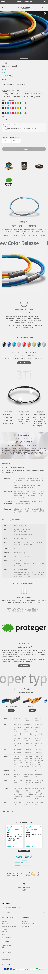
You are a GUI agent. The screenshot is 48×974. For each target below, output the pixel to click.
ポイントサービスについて (29, 926)
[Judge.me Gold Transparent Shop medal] (33, 874)
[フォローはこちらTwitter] (6, 964)
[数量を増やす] (9, 119)
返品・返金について (7, 937)
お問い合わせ (5, 934)
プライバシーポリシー (8, 932)
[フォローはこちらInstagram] (9, 964)
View (11, 710)
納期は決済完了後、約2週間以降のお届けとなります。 (15, 125)
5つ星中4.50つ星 (27, 856)
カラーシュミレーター (24, 363)
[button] (5, 69)
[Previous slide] (4, 838)
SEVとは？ (5, 924)
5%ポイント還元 (35, 2)
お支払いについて (27, 921)
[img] (10, 827)
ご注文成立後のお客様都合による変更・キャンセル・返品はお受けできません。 (20, 129)
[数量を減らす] (4, 119)
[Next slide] (44, 838)
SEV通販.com (5, 63)
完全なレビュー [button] (11, 846)
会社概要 (4, 921)
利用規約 (4, 929)
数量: (3, 117)
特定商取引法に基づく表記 (9, 926)
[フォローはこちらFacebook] (3, 964)
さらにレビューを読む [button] (24, 851)
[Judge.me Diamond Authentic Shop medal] (28, 874)
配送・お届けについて (28, 924)
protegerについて (24, 665)
